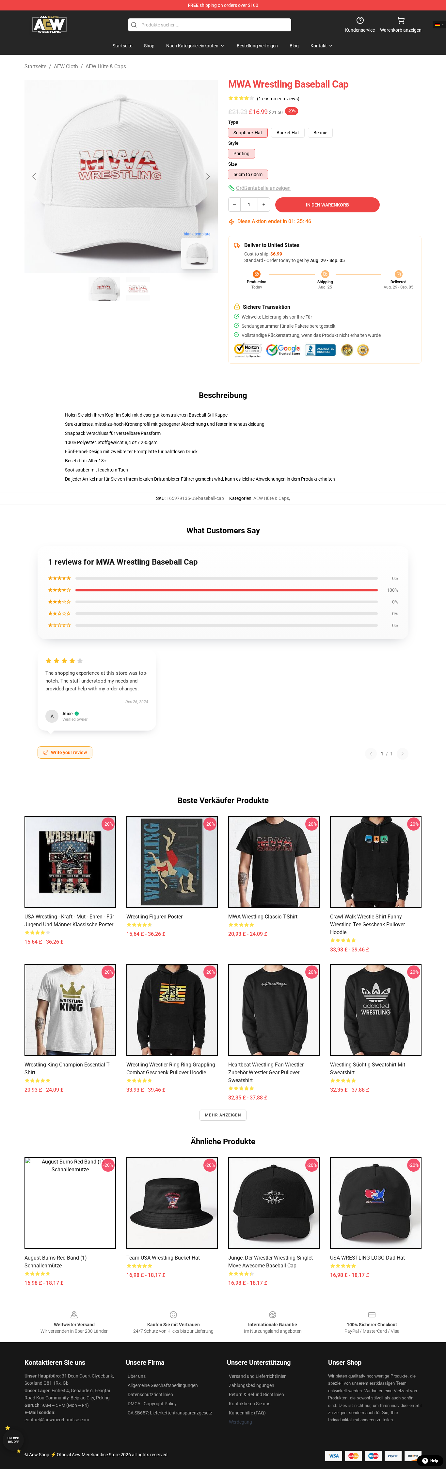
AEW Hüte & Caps (106, 66)
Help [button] (434, 1461)
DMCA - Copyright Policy (152, 1403)
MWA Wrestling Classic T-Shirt (262, 917)
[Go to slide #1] (104, 289)
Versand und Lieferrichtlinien (258, 1376)
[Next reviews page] (402, 754)
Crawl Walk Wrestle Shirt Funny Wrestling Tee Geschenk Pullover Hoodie (367, 924)
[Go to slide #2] (138, 289)
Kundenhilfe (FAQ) (247, 1412)
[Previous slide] (34, 176)
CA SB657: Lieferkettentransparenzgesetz (170, 1412)
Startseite (35, 66)
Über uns (137, 1376)
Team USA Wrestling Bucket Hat (163, 1258)
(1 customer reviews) (278, 98)
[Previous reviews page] (371, 754)
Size (232, 164)
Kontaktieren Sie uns (249, 1403)
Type (233, 122)
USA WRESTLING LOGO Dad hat (367, 1258)
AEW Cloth (66, 66)
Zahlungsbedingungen (251, 1385)
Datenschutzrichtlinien (150, 1394)
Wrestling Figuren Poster (154, 917)
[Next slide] (208, 176)
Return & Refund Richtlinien (256, 1394)
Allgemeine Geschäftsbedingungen (163, 1385)
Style (233, 143)
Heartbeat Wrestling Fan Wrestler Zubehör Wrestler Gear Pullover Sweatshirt (266, 1072)
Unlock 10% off (13, 1440)
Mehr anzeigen (223, 1115)
